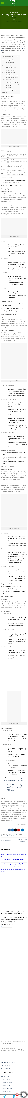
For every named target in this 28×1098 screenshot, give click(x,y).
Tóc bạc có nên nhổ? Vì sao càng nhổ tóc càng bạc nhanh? (13, 870)
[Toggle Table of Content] (17, 57)
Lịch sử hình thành (10, 60)
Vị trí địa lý (8, 87)
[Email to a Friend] (15, 830)
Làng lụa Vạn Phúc (7, 65)
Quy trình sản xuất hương (12, 75)
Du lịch (12, 12)
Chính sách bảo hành (6, 1091)
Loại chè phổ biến (10, 89)
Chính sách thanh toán (6, 1088)
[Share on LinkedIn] (22, 830)
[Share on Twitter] (12, 830)
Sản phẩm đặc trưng (10, 64)
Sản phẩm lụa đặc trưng (11, 70)
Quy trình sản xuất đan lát (12, 82)
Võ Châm (20, 21)
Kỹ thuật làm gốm (10, 62)
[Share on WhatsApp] (5, 830)
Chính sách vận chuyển (6, 1082)
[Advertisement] (14, 675)
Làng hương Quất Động (9, 72)
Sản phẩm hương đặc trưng (12, 77)
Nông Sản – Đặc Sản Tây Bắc (8, 1062)
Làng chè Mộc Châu (8, 85)
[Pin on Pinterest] (18, 830)
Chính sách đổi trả (5, 1079)
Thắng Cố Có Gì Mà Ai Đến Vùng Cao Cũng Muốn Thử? (13, 855)
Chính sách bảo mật (5, 1085)
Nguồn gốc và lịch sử (11, 67)
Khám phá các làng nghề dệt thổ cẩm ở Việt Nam (14, 787)
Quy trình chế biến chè (11, 90)
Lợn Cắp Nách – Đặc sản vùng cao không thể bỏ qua (13, 864)
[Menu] (2, 3)
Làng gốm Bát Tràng (8, 59)
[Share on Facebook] (9, 830)
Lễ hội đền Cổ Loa (6, 840)
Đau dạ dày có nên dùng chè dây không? (10, 866)
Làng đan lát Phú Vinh (8, 79)
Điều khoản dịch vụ (5, 1077)
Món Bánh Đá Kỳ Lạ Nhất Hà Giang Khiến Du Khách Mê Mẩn (12, 860)
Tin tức (16, 12)
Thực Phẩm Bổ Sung (6, 1068)
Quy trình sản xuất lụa (11, 69)
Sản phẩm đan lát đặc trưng (12, 84)
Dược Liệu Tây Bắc (6, 1065)
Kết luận (5, 92)
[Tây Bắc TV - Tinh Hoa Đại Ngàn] (14, 3)
